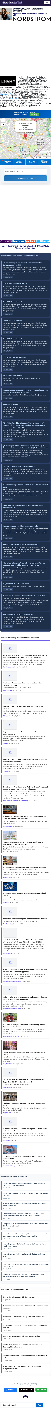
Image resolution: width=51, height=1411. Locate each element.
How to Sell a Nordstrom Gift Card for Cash (19, 1297)
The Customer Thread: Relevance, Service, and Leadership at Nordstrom (25, 1326)
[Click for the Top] (25, 1395)
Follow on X (27, 1390)
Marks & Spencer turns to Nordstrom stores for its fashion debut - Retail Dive (24, 1204)
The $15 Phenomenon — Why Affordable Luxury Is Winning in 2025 (25, 1356)
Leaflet (27, 158)
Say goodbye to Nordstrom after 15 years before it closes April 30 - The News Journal (26, 1225)
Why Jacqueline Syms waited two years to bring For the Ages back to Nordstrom (24, 1025)
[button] (25, 136)
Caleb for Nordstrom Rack (13, 376)
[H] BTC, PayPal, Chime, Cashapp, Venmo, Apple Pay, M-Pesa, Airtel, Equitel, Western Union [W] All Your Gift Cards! (25, 447)
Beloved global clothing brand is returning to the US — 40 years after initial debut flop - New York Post (24, 1275)
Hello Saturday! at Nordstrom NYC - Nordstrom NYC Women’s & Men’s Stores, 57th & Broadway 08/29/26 (23, 941)
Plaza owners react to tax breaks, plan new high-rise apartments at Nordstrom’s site (23, 843)
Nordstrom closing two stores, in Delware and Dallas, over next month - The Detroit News (24, 1184)
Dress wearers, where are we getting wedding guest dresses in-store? (23, 506)
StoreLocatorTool (7, 94)
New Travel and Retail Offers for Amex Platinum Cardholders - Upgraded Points (26, 1265)
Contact (43, 1390)
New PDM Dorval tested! (12, 302)
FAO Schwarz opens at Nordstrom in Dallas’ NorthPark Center (24, 1053)
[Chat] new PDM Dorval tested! (15, 357)
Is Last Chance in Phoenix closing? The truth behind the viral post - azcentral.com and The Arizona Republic (25, 1235)
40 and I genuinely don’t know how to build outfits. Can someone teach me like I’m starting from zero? (24, 564)
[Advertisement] (25, 48)
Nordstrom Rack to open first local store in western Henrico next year (23, 684)
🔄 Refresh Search (44, 162)
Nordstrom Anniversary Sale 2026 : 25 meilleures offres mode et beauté (25, 1307)
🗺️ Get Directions (19, 162)
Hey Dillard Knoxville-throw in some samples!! (20, 544)
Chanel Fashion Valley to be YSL (15, 283)
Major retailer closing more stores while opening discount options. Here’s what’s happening (25, 970)
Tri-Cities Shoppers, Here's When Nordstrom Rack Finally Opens (24, 894)
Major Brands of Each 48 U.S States (16, 583)
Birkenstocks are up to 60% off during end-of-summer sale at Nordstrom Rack (25, 1130)
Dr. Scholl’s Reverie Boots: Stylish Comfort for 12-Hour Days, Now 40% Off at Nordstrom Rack (23, 1081)
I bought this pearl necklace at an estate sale (20, 526)
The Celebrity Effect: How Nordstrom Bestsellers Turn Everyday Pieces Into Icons (22, 1346)
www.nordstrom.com (8, 99)
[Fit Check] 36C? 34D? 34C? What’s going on (19, 466)
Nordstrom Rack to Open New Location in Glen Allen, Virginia (23, 707)
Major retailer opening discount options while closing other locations (23, 733)
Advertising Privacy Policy (31, 1385)
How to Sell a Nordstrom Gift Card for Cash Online (21, 1336)
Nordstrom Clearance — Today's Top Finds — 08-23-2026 (24, 596)
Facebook (11, 1390)
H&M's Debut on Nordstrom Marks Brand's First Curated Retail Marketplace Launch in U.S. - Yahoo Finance (23, 1214)
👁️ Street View (32, 162)
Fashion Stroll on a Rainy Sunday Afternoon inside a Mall (24, 1316)
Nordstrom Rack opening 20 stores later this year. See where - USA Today (25, 1194)
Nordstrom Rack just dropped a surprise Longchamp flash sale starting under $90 (25, 760)
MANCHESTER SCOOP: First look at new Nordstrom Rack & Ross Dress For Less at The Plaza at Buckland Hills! (25, 656)
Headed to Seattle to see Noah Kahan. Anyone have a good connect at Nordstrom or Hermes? (25, 391)
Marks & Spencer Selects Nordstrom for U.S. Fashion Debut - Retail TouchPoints (25, 1245)
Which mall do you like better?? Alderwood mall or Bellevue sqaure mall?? (22, 264)
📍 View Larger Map (6, 162)
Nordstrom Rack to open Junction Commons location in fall (26, 919)
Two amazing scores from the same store (19, 614)
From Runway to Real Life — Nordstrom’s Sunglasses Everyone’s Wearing (22, 1367)
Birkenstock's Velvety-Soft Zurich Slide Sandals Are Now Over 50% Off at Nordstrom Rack (24, 817)
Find (39, 1405)
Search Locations (25, 178)
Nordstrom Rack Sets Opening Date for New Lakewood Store (24, 1104)
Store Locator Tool (17, 1385)
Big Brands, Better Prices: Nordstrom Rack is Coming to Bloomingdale (24, 1157)
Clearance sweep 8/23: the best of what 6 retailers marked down (25, 486)
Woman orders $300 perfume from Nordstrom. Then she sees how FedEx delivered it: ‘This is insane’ (24, 868)
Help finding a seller (10, 404)
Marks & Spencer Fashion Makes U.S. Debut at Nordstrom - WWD (24, 1255)
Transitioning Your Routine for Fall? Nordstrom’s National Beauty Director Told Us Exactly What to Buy (25, 788)
